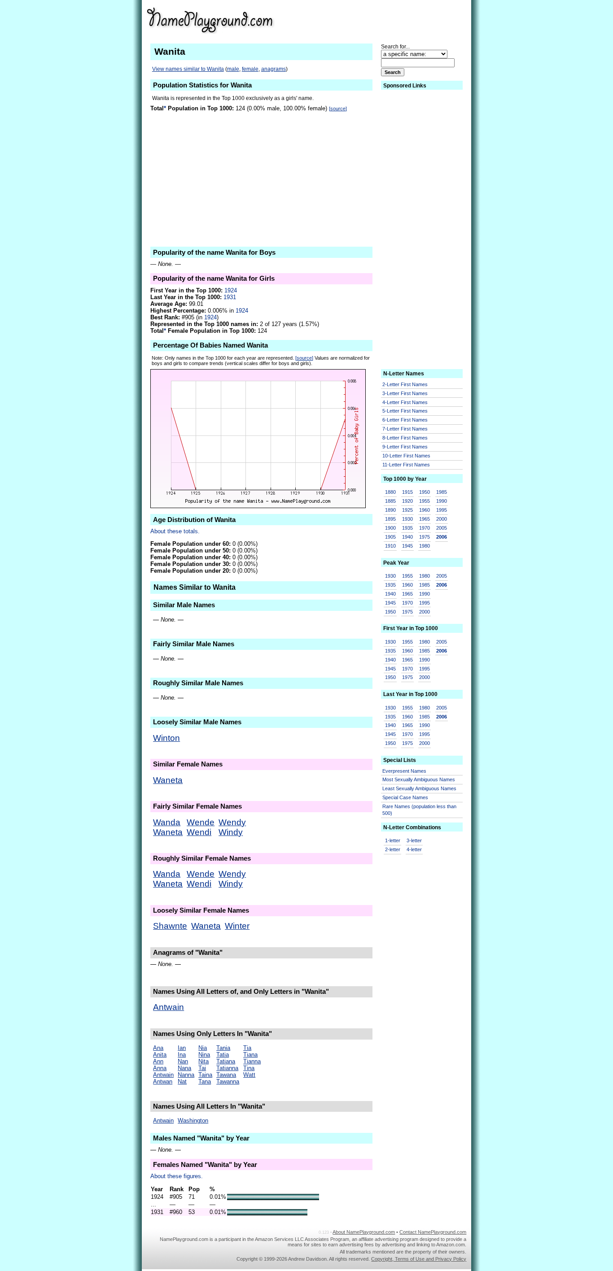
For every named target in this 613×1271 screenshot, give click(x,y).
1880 (390, 492)
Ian (182, 1048)
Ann (158, 1061)
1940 (407, 537)
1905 (390, 537)
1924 (230, 290)
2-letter (392, 849)
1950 (424, 492)
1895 (390, 519)
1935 (407, 528)
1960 (424, 510)
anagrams (273, 69)
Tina (248, 1068)
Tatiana (225, 1061)
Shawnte (170, 926)
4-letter (414, 849)
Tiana (250, 1054)
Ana (158, 1048)
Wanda (166, 822)
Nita (203, 1061)
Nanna (186, 1074)
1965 (424, 519)
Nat (182, 1081)
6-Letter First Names (405, 419)
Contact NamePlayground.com (432, 1232)
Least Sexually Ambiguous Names (419, 788)
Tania (223, 1048)
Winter (237, 926)
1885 (390, 501)
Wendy (232, 822)
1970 (424, 528)
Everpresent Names (404, 771)
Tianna (252, 1061)
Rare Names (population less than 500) (419, 810)
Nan (183, 1061)
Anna (159, 1068)
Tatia (222, 1054)
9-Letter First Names (405, 446)
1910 (390, 545)
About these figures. (176, 1176)
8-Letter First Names (405, 437)
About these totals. (175, 531)
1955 (424, 501)
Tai (202, 1068)
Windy (231, 832)
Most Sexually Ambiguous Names (418, 779)
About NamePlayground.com (364, 1232)
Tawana (226, 1074)
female (250, 69)
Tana (204, 1081)
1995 (441, 510)
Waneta (168, 780)
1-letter (392, 840)
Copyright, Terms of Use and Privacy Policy (418, 1259)
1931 (229, 297)
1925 (407, 510)
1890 (390, 510)
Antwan (162, 1081)
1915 (407, 492)
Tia (247, 1048)
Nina (204, 1054)
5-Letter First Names (405, 411)
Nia (202, 1048)
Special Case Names (405, 797)
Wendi (199, 832)
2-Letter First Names (405, 384)
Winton (166, 738)
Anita (159, 1054)
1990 (441, 501)
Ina (182, 1054)
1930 (407, 519)
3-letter (414, 840)
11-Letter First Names (406, 464)
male (233, 69)
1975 (424, 537)
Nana (184, 1068)
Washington (193, 1120)
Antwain (168, 1007)
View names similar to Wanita (188, 69)
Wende (201, 822)
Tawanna (227, 1081)
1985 (441, 492)
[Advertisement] (396, 19)
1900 (390, 528)
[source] (338, 108)
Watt (249, 1074)
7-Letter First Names (405, 428)
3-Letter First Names (405, 393)
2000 (441, 519)
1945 (407, 545)
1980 (424, 545)
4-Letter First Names (405, 402)
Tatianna (227, 1068)
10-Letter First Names (406, 455)
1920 (407, 501)
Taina (205, 1074)
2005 (441, 528)
